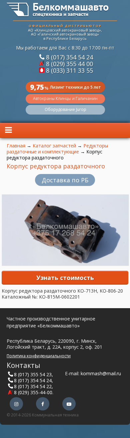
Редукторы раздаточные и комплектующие (57, 148)
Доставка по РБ (65, 180)
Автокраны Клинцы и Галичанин (65, 98)
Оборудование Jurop (65, 109)
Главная (16, 145)
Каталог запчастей (54, 145)
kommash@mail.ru (101, 373)
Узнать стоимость (65, 278)
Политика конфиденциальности (39, 356)
